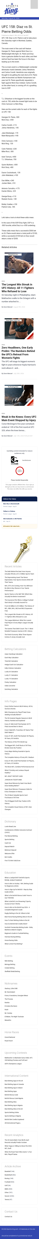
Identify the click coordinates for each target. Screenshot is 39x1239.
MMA (6, 1189)
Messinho (8, 1020)
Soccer (7, 1196)
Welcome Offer (10, 853)
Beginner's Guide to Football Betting (16, 933)
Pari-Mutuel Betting (11, 836)
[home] (11, 9)
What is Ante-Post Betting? (14, 944)
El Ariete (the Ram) (11, 1006)
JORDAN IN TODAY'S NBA (13, 780)
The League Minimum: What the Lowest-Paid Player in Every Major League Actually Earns (19, 622)
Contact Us (8, 1216)
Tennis (7, 1199)
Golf (6, 1185)
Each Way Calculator (12, 657)
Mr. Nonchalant (10, 992)
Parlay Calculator (10, 682)
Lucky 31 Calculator (11, 675)
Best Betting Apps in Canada (14, 1084)
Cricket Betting (10, 968)
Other (6, 1192)
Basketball (8, 1175)
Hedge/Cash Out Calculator (14, 664)
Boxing (7, 1178)
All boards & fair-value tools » (11, 526)
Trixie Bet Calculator (11, 661)
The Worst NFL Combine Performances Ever (19, 767)
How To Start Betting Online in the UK (17, 920)
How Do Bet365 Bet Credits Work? (16, 924)
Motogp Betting (10, 964)
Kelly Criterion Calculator (13, 668)
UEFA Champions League (13, 1064)
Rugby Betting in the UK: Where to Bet (17, 913)
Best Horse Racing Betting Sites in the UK (18, 917)
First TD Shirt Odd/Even (12, 860)
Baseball (7, 1171)
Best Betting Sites (10, 1102)
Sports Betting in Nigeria (13, 1116)
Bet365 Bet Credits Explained (14, 1119)
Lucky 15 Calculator (11, 679)
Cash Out (8, 843)
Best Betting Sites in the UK (14, 1109)
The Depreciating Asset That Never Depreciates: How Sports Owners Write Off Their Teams (19, 579)
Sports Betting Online (12, 1112)
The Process (9, 999)
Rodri (6, 1009)
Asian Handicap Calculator (14, 654)
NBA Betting (9, 961)
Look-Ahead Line (10, 826)
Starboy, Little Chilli (11, 988)
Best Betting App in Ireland (13, 1088)
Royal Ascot (9, 1041)
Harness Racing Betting (12, 937)
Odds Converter (10, 686)
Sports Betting (9, 839)
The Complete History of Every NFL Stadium (19, 757)
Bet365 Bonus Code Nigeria (14, 1098)
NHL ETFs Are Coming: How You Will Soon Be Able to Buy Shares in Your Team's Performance (19, 588)
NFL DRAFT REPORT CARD (14, 776)
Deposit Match (9, 846)
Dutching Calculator (11, 689)
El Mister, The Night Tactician (14, 1017)
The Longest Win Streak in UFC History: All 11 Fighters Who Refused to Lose (18, 288)
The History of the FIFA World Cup (16, 742)
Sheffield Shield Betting (12, 971)
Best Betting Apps (11, 1091)
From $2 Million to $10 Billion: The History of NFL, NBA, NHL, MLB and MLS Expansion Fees (19, 608)
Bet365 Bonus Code (11, 1095)
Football (7, 1182)
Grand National (10, 1037)
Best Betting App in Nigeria (14, 1105)
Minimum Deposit (10, 850)
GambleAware (26, 460)
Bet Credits (8, 857)
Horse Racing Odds (11, 940)
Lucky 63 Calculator (11, 672)
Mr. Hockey (8, 1013)
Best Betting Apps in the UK (14, 1081)
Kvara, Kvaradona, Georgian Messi (16, 995)
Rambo (7, 1002)
